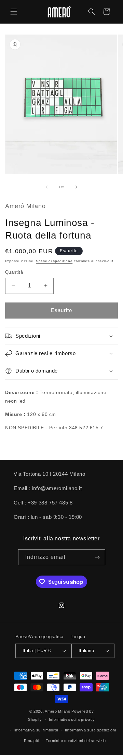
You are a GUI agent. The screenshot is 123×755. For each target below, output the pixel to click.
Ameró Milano (57, 711)
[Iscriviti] (97, 557)
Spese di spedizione (54, 261)
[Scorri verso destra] (76, 186)
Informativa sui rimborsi (36, 730)
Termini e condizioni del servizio (76, 741)
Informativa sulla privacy (72, 719)
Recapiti (31, 741)
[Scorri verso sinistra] (46, 186)
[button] (13, 11)
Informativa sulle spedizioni (90, 730)
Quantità (14, 272)
